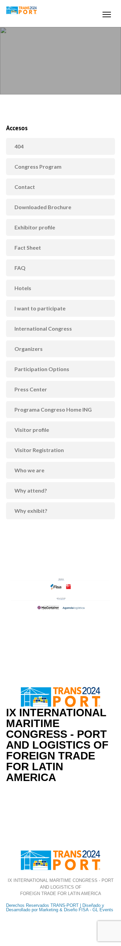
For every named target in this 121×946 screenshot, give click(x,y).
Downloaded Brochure (42, 207)
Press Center (30, 389)
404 (19, 146)
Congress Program (38, 166)
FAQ (20, 268)
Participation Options (41, 369)
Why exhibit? (30, 510)
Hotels (22, 288)
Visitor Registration (39, 450)
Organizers (28, 348)
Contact (24, 187)
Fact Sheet (27, 247)
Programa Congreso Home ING (53, 409)
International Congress (43, 328)
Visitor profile (31, 429)
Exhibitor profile (34, 227)
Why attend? (30, 490)
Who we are (29, 470)
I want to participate (40, 308)
